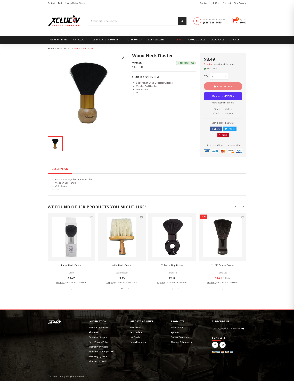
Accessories (177, 327)
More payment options (223, 102)
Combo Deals (196, 39)
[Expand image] (123, 57)
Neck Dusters (64, 48)
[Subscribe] (243, 328)
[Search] (182, 21)
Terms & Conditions (99, 327)
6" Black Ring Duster (172, 265)
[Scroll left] (236, 207)
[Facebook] (215, 345)
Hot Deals (176, 39)
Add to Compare (224, 113)
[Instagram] (222, 345)
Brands (235, 39)
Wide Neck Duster (122, 265)
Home (51, 48)
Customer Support (98, 337)
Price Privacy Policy (98, 341)
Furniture (133, 39)
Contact (51, 3)
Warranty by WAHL (98, 360)
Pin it (224, 135)
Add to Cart (224, 86)
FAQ (60, 3)
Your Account (240, 3)
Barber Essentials (180, 337)
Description (60, 168)
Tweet (231, 128)
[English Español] (205, 3)
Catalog (79, 39)
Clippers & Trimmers (106, 39)
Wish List (227, 3)
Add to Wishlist (224, 109)
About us (93, 332)
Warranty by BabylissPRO (102, 351)
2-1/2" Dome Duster (222, 265)
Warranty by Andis (98, 346)
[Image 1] (55, 143)
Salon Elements (138, 341)
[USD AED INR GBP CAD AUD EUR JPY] (216, 3)
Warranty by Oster (98, 356)
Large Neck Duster (71, 265)
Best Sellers (156, 39)
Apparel (175, 332)
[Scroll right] (243, 207)
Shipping (208, 64)
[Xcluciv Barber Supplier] (64, 21)
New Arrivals (59, 39)
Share (217, 128)
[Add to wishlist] (91, 217)
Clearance (218, 39)
